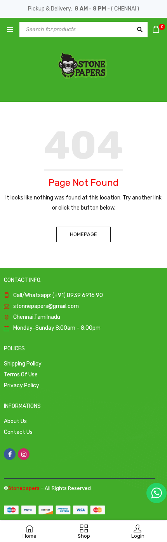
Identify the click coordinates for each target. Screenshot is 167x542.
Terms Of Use (21, 374)
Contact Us (18, 432)
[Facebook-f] (10, 454)
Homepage (83, 234)
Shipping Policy (23, 363)
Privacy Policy (21, 385)
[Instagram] (24, 454)
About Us (15, 421)
